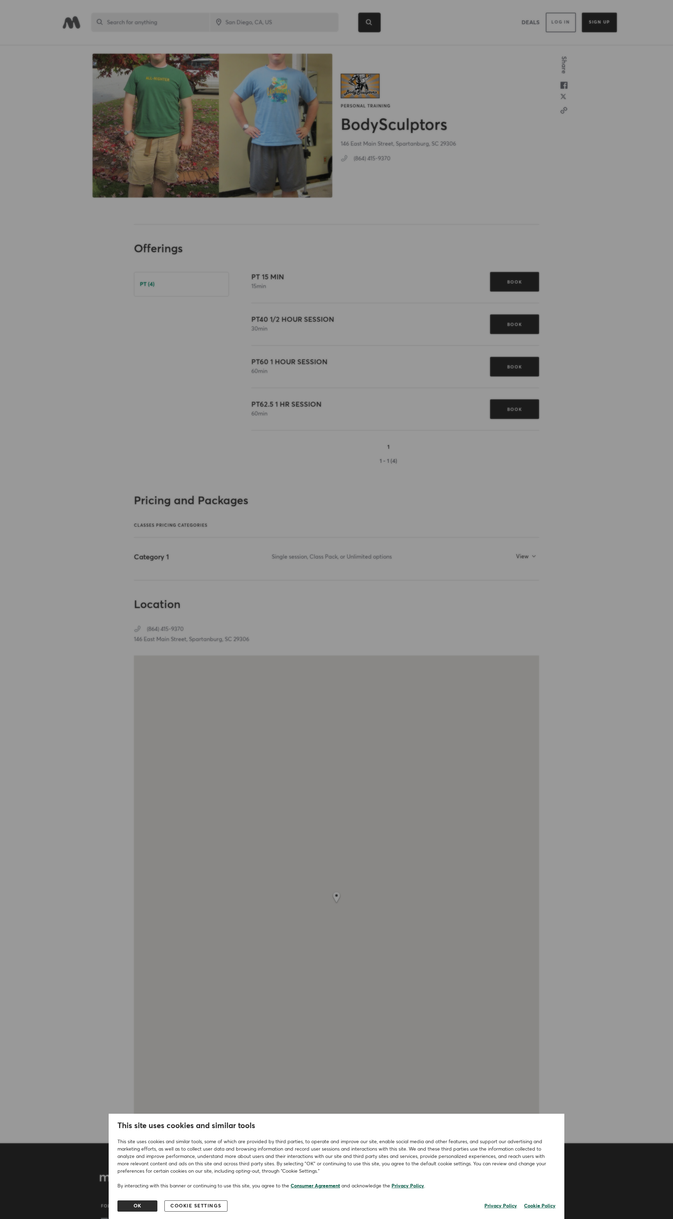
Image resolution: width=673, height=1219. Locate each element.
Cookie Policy (540, 1206)
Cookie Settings (196, 1206)
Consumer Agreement (315, 1186)
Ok (138, 1206)
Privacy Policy (408, 1186)
